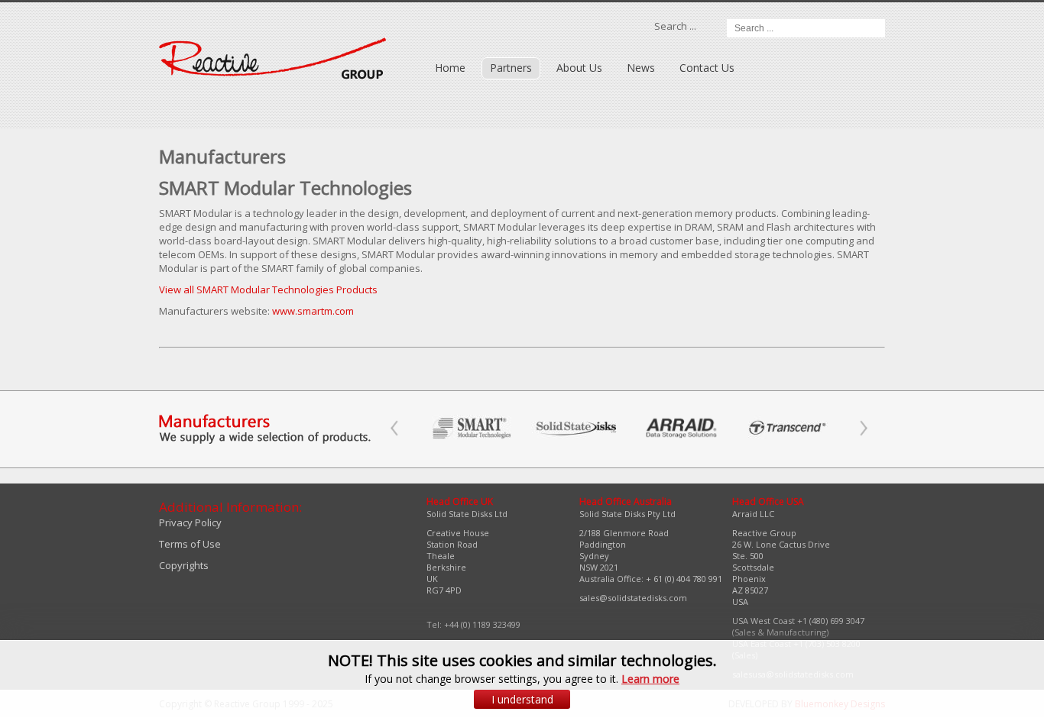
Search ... (675, 26)
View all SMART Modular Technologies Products (268, 289)
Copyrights (184, 565)
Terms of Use (190, 544)
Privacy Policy (190, 522)
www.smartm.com (313, 311)
